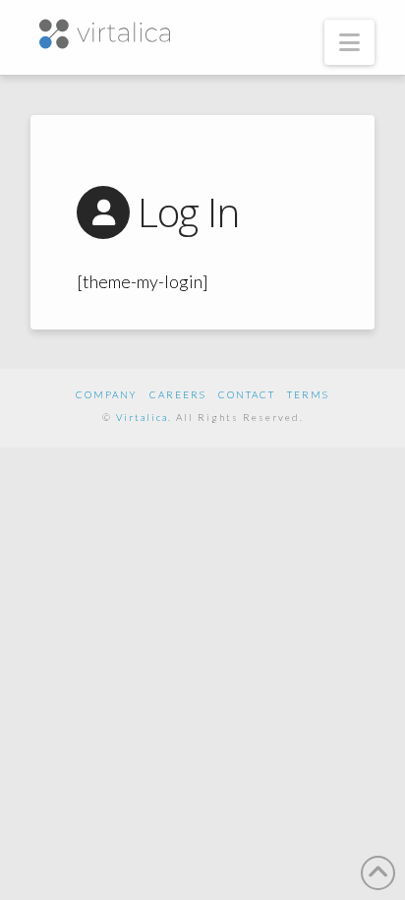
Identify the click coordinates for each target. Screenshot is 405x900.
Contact (246, 394)
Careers (177, 394)
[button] (349, 42)
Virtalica (142, 417)
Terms (308, 394)
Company (107, 394)
